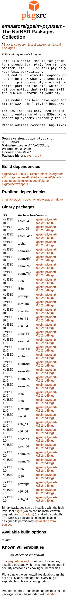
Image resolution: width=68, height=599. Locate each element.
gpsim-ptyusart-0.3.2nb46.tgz (46, 236)
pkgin (18, 511)
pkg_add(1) (26, 514)
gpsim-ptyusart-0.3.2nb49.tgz (46, 221)
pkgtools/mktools (20, 180)
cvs (29, 155)
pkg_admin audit (19, 561)
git (39, 155)
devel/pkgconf (41, 180)
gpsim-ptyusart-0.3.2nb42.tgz (46, 311)
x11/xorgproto (54, 174)
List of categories (39, 44)
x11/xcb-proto (36, 174)
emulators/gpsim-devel (17, 199)
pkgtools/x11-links (14, 174)
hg (34, 155)
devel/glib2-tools (32, 177)
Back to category (14, 44)
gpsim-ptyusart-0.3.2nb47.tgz (46, 243)
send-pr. (51, 594)
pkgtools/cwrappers (15, 184)
